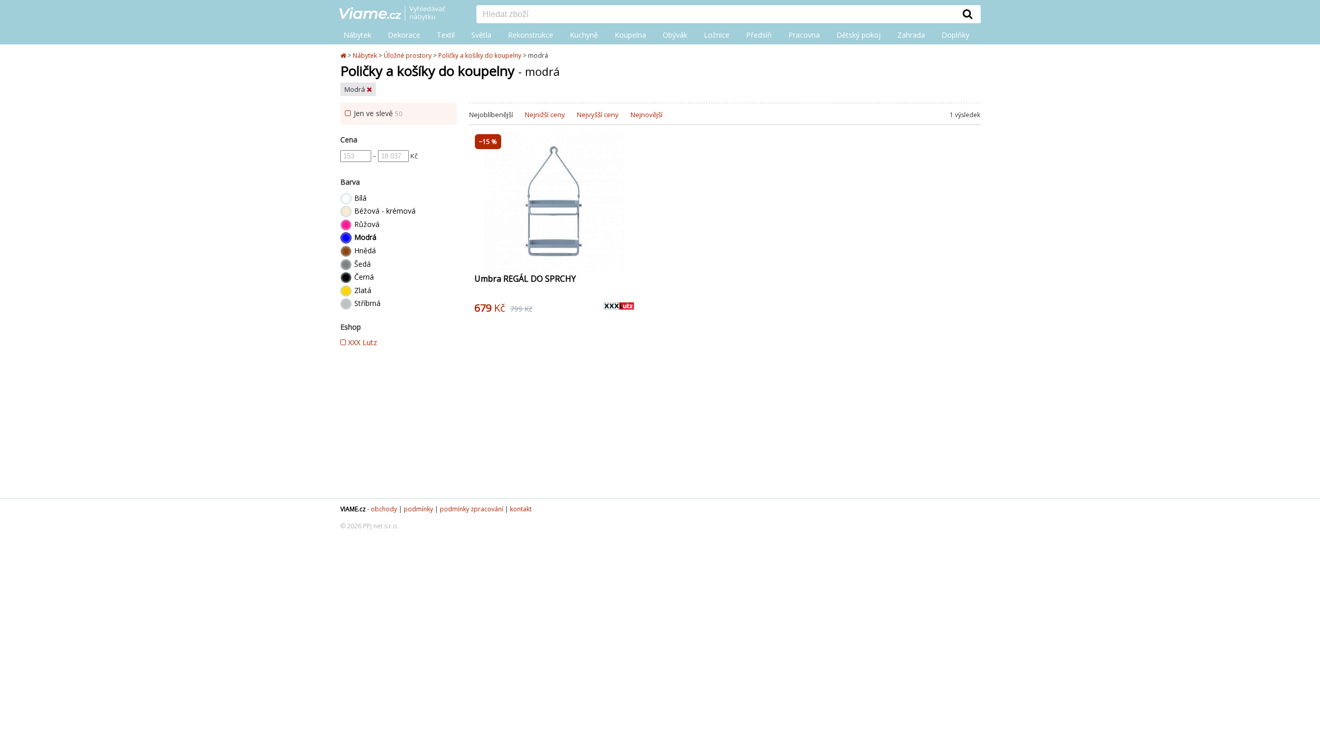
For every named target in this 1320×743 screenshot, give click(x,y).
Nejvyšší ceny (598, 114)
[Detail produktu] (626, 258)
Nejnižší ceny (545, 114)
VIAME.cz (353, 509)
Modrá (355, 89)
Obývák (675, 35)
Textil (446, 35)
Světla (481, 35)
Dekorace (404, 35)
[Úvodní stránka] (344, 55)
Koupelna (630, 35)
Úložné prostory (408, 55)
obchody (384, 509)
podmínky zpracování (471, 509)
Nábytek (357, 35)
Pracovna (804, 35)
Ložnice (717, 35)
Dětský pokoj (858, 35)
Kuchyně (584, 35)
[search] (716, 15)
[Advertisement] (724, 415)
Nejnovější (647, 114)
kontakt (521, 509)
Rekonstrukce (530, 35)
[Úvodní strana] (400, 14)
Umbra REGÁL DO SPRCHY (525, 278)
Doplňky (955, 35)
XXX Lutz (361, 342)
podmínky (418, 509)
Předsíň (759, 35)
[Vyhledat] (968, 14)
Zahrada (911, 35)
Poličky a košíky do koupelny (479, 55)
